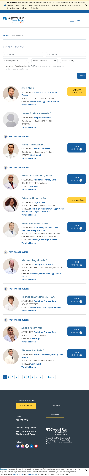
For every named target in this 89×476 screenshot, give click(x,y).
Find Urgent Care (77, 200)
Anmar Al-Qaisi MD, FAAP (36, 175)
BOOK (75, 147)
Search (82, 76)
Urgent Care (39, 202)
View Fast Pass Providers (16, 66)
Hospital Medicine (42, 118)
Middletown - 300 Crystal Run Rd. (45, 307)
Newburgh (35, 209)
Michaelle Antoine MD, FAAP (38, 296)
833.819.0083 (22, 420)
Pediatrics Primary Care (45, 180)
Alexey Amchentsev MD (35, 223)
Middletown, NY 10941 (26, 434)
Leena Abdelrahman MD (36, 113)
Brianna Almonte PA (33, 198)
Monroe (53, 240)
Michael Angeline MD (34, 260)
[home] (13, 20)
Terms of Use (51, 442)
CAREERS (55, 414)
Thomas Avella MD (32, 350)
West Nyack (35, 155)
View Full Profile (28, 105)
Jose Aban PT (29, 87)
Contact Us (26, 406)
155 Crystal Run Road (26, 431)
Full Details (34, 8)
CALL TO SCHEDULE (77, 91)
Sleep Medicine (38, 230)
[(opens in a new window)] (18, 446)
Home (6, 36)
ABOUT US (55, 406)
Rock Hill (34, 186)
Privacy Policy (65, 440)
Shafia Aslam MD (31, 327)
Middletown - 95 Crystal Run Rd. (45, 101)
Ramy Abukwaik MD (33, 144)
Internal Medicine (42, 149)
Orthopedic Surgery (43, 264)
